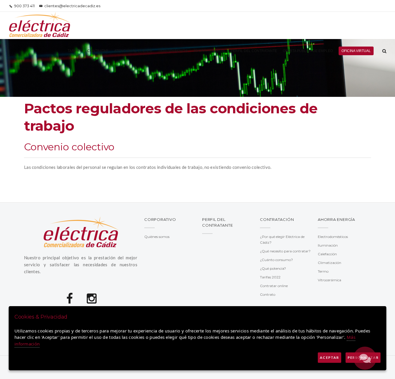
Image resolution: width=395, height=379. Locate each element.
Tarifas (75, 51)
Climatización (329, 262)
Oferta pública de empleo (308, 51)
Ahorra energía (209, 51)
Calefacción (327, 254)
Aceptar (329, 357)
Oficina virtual (356, 51)
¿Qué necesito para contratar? (285, 251)
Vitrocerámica (329, 280)
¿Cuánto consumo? (276, 260)
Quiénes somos (156, 236)
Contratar (97, 51)
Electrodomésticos (333, 236)
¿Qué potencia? (273, 268)
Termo (323, 271)
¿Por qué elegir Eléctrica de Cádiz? (282, 239)
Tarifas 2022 (270, 277)
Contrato (267, 294)
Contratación (277, 219)
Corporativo (160, 219)
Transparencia (173, 51)
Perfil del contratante (254, 51)
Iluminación (328, 245)
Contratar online (274, 286)
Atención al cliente (133, 51)
